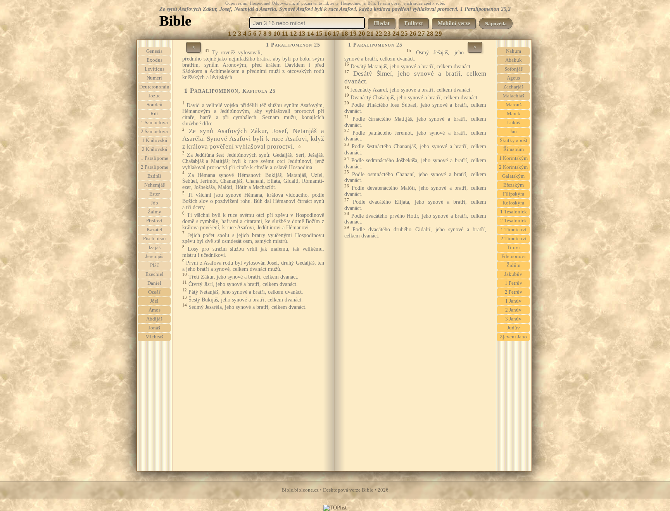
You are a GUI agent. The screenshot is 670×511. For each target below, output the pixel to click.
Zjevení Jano (513, 337)
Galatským (513, 176)
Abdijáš (154, 319)
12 (293, 33)
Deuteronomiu (154, 87)
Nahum (513, 51)
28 (430, 33)
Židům (513, 265)
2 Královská (154, 149)
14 (310, 33)
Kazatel (154, 229)
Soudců (154, 104)
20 (361, 33)
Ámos (155, 310)
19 (353, 33)
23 (387, 33)
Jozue (155, 96)
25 (404, 33)
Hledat (382, 23)
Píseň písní (154, 238)
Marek (513, 113)
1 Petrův (513, 283)
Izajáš (155, 247)
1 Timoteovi (514, 229)
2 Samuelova (154, 131)
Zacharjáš (513, 87)
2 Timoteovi (514, 238)
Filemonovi (513, 256)
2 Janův (513, 310)
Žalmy (154, 212)
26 (412, 33)
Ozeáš (154, 292)
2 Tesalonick (513, 220)
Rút (154, 113)
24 (395, 33)
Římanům (513, 149)
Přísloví (154, 220)
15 (319, 33)
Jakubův (513, 274)
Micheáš (154, 337)
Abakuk (513, 60)
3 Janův (513, 319)
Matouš (513, 104)
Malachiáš (513, 96)
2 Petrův (513, 292)
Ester (154, 194)
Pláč (154, 265)
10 (276, 33)
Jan (513, 131)
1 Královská (154, 140)
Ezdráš (154, 176)
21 (370, 33)
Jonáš (154, 328)
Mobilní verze (454, 23)
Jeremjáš (154, 256)
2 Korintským (513, 167)
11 (285, 33)
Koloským (513, 203)
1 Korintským (513, 158)
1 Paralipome (154, 158)
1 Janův (513, 301)
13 (302, 33)
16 (327, 33)
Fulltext (413, 23)
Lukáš (513, 122)
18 (344, 33)
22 (378, 33)
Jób (154, 203)
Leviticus (154, 69)
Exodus (154, 60)
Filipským (513, 194)
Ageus (513, 78)
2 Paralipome (154, 167)
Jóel (154, 301)
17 (336, 33)
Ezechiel (154, 274)
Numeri (154, 78)
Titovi (513, 247)
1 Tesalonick (513, 212)
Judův (513, 328)
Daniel (154, 283)
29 (438, 33)
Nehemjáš (154, 185)
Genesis (154, 51)
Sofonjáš (513, 69)
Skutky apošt (513, 140)
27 (421, 33)
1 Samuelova (154, 122)
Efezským (513, 185)
